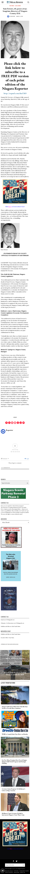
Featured (11, 5)
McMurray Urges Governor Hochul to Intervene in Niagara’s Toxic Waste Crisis (13, 814)
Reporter (13, 16)
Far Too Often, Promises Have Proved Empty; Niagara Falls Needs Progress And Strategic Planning (14, 761)
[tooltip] (6, 423)
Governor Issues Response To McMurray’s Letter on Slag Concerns (13, 789)
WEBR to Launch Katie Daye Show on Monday (15, 734)
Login (27, 458)
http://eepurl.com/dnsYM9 (15, 93)
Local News (18, 5)
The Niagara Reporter (20, 868)
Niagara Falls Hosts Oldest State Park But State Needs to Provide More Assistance (15, 707)
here (10, 206)
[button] (27, 483)
